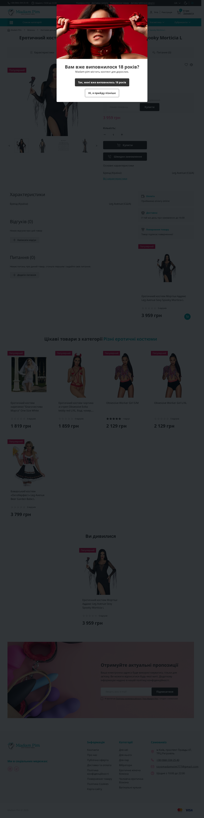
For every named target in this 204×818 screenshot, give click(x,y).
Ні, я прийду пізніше (102, 93)
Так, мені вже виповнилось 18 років (102, 82)
